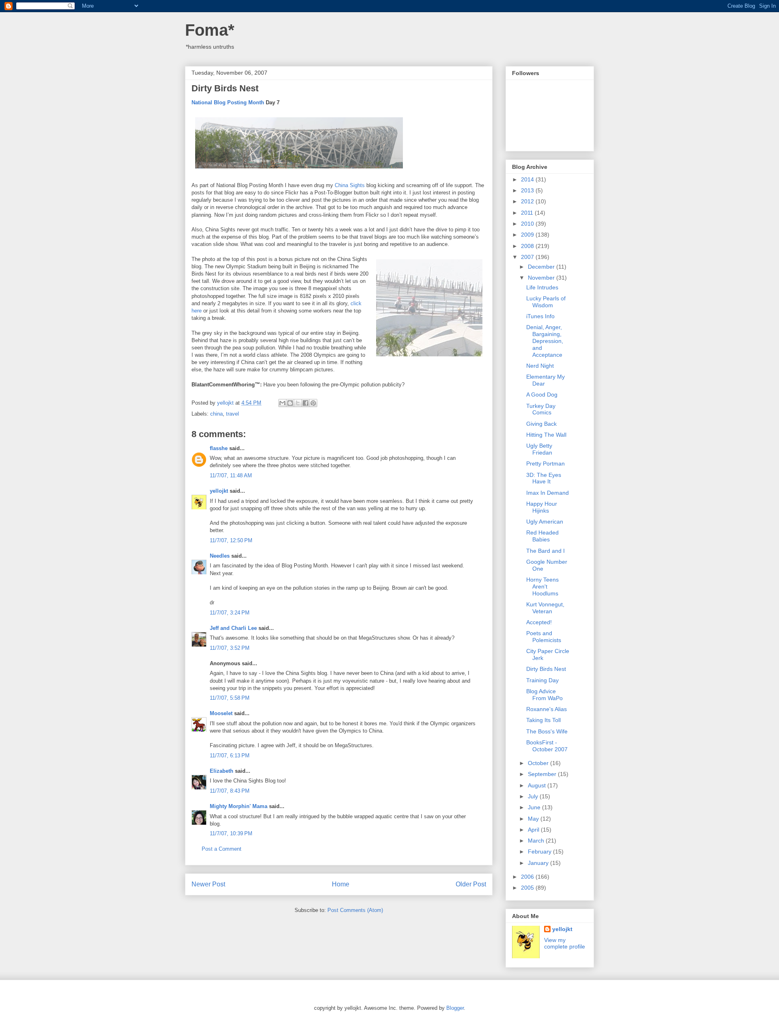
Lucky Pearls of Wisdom (546, 301)
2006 (528, 876)
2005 (528, 887)
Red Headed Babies (542, 536)
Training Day (542, 680)
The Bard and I (545, 551)
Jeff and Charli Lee (233, 628)
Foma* (210, 30)
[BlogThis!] (290, 403)
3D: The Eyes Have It (543, 478)
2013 (528, 190)
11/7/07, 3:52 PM (230, 648)
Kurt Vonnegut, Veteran (545, 607)
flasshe (219, 448)
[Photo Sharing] (299, 170)
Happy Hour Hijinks (541, 507)
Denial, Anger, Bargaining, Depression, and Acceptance (544, 341)
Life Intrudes (542, 287)
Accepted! (539, 622)
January (539, 863)
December (542, 266)
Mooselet (221, 713)
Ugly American (544, 521)
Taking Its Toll (543, 720)
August (537, 785)
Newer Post (208, 884)
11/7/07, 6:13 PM (230, 755)
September (543, 774)
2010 (528, 223)
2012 (528, 201)
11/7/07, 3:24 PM (230, 613)
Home (340, 884)
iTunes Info (540, 316)
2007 (528, 257)
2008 (528, 246)
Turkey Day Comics (540, 409)
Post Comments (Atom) (355, 910)
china (216, 414)
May (534, 818)
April (534, 829)
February (540, 851)
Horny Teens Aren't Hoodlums (542, 586)
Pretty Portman (545, 463)
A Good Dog (541, 394)
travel (232, 414)
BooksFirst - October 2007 (547, 745)
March (537, 840)
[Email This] (282, 403)
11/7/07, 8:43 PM (230, 791)
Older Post (471, 884)
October (539, 763)
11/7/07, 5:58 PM (230, 698)
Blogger (455, 1008)
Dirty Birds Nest (546, 669)
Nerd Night (540, 365)
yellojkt (219, 491)
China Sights (350, 185)
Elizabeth (221, 771)
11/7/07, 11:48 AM (231, 475)
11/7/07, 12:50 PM (231, 540)
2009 (528, 234)
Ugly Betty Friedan (539, 449)
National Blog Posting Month (228, 102)
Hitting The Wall (546, 434)
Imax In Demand (547, 492)
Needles (220, 556)
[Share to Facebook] (305, 403)
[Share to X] (298, 403)
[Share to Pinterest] (313, 403)
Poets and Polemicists (543, 636)
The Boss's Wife (547, 731)
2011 (528, 212)
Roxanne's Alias (546, 709)
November (542, 277)
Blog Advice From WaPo (544, 694)
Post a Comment (221, 849)
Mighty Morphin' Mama (238, 806)
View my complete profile (564, 943)
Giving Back (541, 423)
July (534, 796)
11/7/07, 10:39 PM (231, 833)
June (535, 807)
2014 (528, 179)
